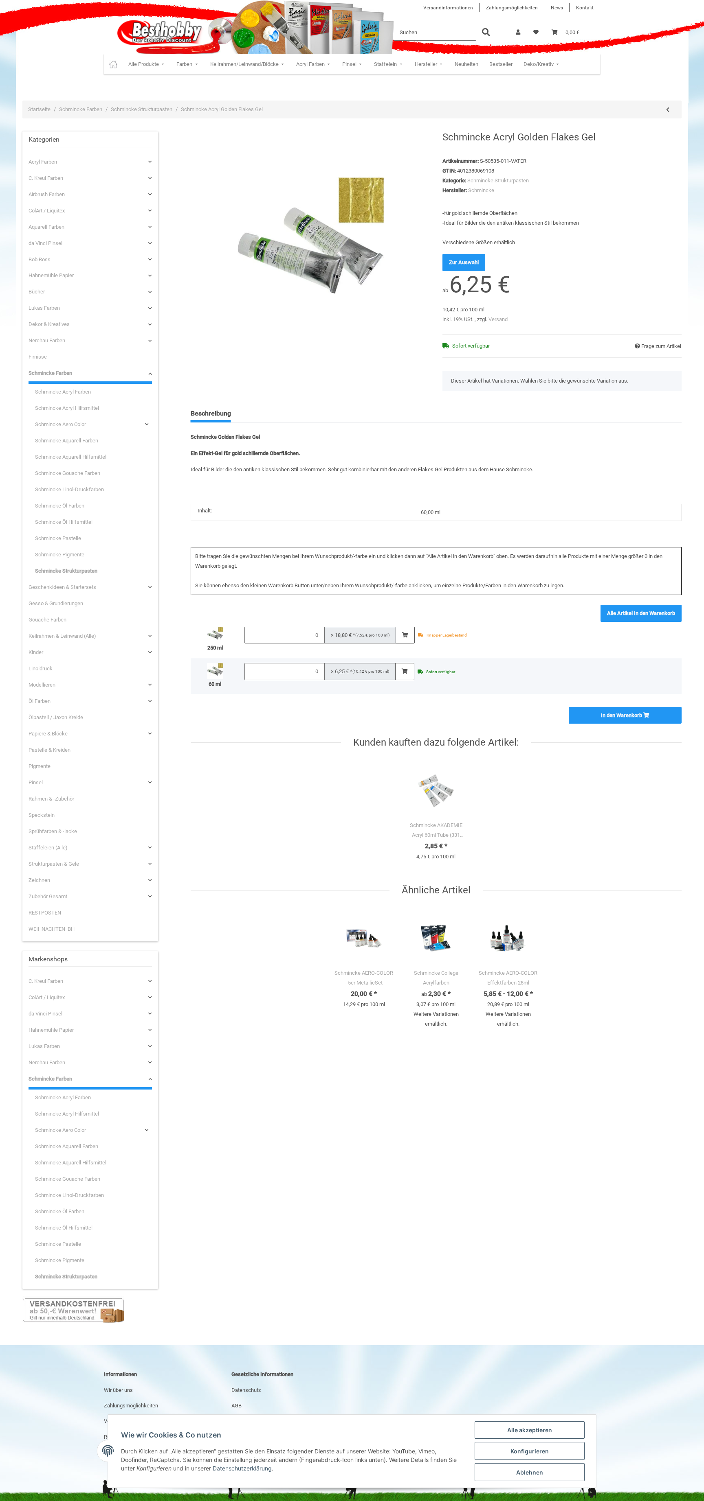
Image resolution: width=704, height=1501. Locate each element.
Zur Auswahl (464, 262)
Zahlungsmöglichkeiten (512, 8)
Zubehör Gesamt (48, 896)
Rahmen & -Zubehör (51, 799)
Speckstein (42, 815)
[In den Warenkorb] (405, 635)
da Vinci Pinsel (45, 243)
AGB (236, 1406)
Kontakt (585, 8)
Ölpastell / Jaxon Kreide (56, 717)
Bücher (37, 292)
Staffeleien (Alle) (48, 848)
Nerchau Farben (47, 340)
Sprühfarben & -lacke (53, 831)
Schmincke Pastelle (58, 538)
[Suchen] (486, 33)
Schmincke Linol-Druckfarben (69, 489)
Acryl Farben (43, 162)
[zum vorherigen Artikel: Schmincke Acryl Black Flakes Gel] (668, 109)
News (557, 8)
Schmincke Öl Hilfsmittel (63, 522)
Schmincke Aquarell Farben (66, 441)
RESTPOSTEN (45, 913)
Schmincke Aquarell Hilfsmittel (70, 457)
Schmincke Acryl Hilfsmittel (67, 408)
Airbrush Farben (47, 194)
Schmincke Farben (50, 373)
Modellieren (42, 685)
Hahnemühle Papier (51, 275)
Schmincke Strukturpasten (498, 180)
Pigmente (40, 766)
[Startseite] (113, 64)
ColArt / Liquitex (47, 211)
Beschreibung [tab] (211, 413)
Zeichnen (39, 880)
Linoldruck (41, 668)
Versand (498, 319)
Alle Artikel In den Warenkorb (641, 613)
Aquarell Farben (46, 227)
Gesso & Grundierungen (56, 603)
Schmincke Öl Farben (59, 506)
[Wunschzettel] (536, 32)
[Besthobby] (159, 32)
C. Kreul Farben (46, 178)
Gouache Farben (47, 620)
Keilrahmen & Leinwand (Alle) (62, 636)
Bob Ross (40, 259)
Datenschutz (246, 1390)
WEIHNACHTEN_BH (52, 929)
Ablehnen (529, 1472)
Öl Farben (40, 701)
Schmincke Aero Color (60, 424)
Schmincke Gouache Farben (67, 473)
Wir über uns (118, 1390)
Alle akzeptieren (529, 1430)
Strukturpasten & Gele (54, 864)
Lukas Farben (44, 308)
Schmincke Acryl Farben (63, 392)
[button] (518, 32)
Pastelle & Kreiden (49, 750)
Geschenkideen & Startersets (62, 587)
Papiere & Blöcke (48, 734)
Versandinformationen (448, 8)
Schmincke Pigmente (59, 554)
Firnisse (38, 357)
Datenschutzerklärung (242, 1468)
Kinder (36, 652)
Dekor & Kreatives (49, 324)
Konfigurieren (529, 1451)
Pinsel (36, 782)
